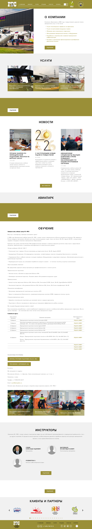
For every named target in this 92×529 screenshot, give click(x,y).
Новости (51, 4)
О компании (22, 4)
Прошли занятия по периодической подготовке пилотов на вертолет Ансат (19, 156)
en (66, 4)
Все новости (46, 185)
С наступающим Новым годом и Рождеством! (45, 154)
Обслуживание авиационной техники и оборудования (62, 33)
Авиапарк (30, 4)
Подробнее (50, 47)
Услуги (37, 4)
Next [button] (82, 510)
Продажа (43, 4)
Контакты (58, 4)
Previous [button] (9, 510)
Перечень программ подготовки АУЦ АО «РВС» (24, 359)
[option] (20, 149)
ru (64, 4)
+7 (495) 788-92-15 (48, 526)
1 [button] (29, 518)
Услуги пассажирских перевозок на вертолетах (60, 26)
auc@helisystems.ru (16, 383)
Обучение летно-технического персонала (58, 31)
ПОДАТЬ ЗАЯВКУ (78, 320)
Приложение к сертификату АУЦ (19, 364)
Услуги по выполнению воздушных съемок (58, 29)
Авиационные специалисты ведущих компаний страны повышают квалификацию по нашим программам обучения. (70, 158)
